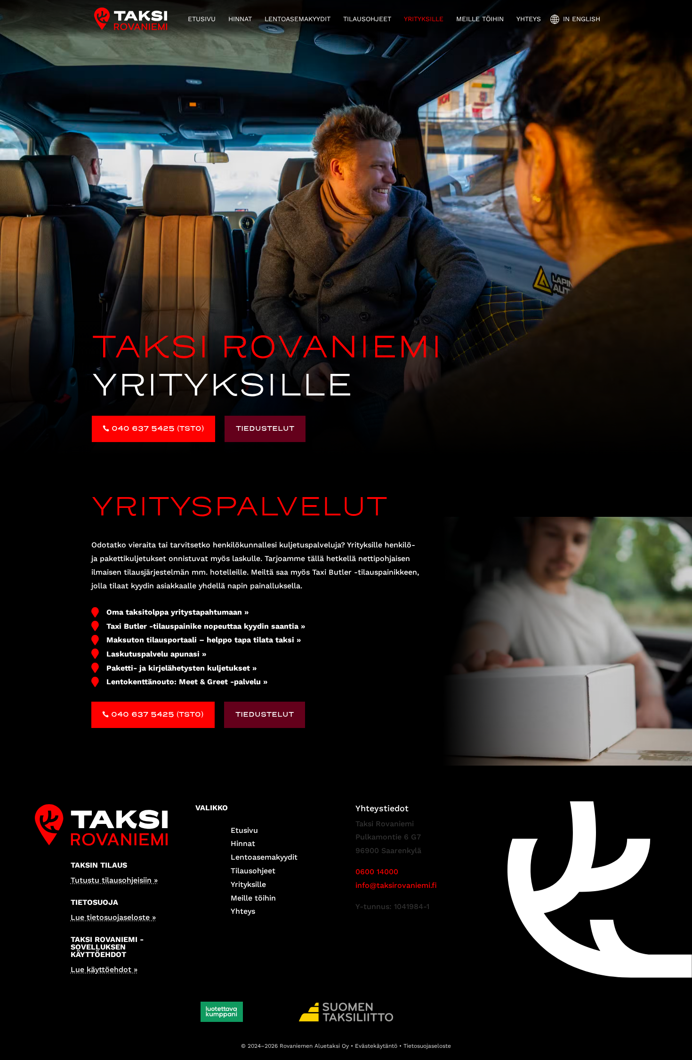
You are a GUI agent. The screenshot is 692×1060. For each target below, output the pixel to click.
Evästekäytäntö (376, 1046)
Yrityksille (423, 19)
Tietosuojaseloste (427, 1046)
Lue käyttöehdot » (104, 969)
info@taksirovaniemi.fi (396, 885)
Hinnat (240, 19)
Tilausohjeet (367, 19)
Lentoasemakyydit (297, 19)
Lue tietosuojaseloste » (113, 917)
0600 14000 (376, 871)
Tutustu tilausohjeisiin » (114, 880)
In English (581, 19)
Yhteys (528, 19)
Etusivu (202, 19)
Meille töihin (480, 19)
